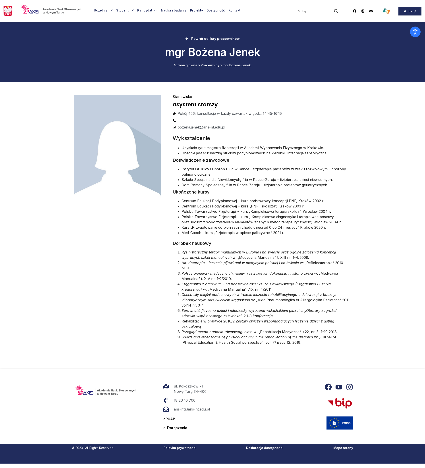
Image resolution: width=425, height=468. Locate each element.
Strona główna (185, 65)
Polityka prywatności (180, 448)
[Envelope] (371, 11)
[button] (103, 10)
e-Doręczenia (175, 428)
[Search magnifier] (336, 11)
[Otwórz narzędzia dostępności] (415, 32)
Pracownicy (210, 65)
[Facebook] (354, 11)
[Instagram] (362, 11)
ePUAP (169, 419)
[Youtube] (338, 387)
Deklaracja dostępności (264, 448)
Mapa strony (343, 448)
